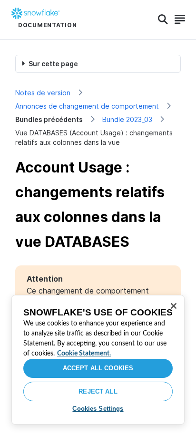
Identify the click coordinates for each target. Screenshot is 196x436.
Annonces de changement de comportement (87, 106)
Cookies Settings (97, 408)
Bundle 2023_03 (127, 119)
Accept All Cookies (98, 368)
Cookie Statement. (84, 353)
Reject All (97, 391)
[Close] (173, 305)
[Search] (162, 19)
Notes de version (42, 93)
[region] (98, 360)
